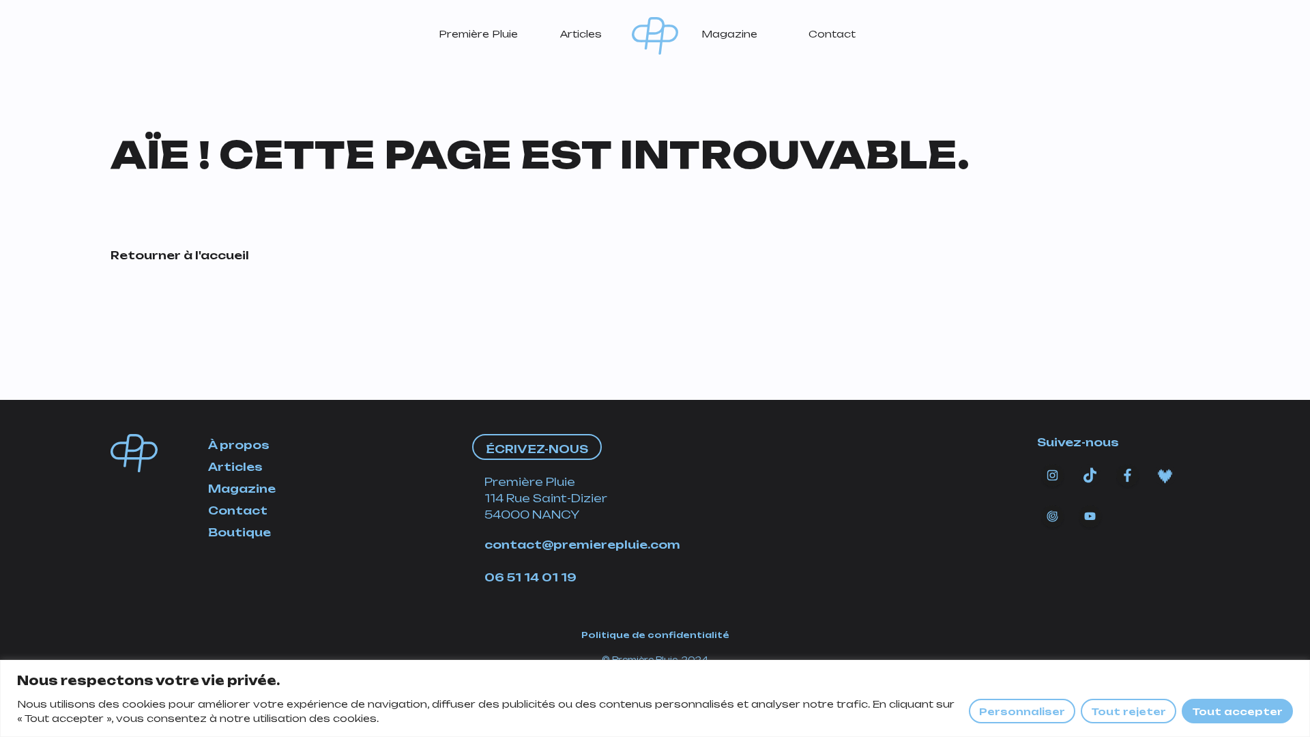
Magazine (729, 34)
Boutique (239, 532)
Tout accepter (1237, 711)
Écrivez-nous (537, 449)
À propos (239, 445)
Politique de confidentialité (655, 635)
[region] (655, 698)
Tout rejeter (1128, 711)
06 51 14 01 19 (530, 577)
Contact (832, 34)
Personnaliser (1022, 711)
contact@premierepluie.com (582, 544)
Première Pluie (478, 34)
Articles (581, 34)
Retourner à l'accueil (180, 255)
